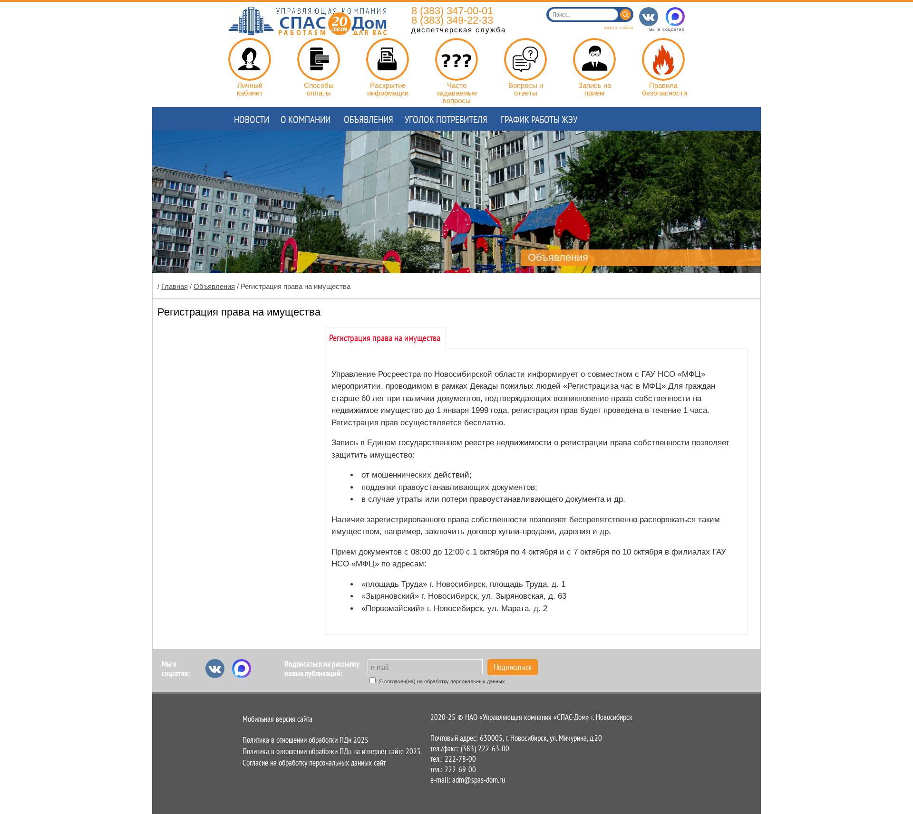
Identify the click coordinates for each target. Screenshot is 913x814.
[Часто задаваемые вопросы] (456, 59)
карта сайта (618, 27)
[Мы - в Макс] (675, 16)
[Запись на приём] (594, 59)
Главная (174, 286)
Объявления (214, 286)
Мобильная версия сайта (277, 719)
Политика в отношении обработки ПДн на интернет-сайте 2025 (332, 751)
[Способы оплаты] (318, 59)
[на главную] (307, 33)
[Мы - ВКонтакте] (648, 16)
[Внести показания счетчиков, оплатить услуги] (249, 59)
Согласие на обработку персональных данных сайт (314, 762)
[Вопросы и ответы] (525, 59)
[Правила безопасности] (663, 59)
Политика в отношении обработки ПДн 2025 (306, 740)
